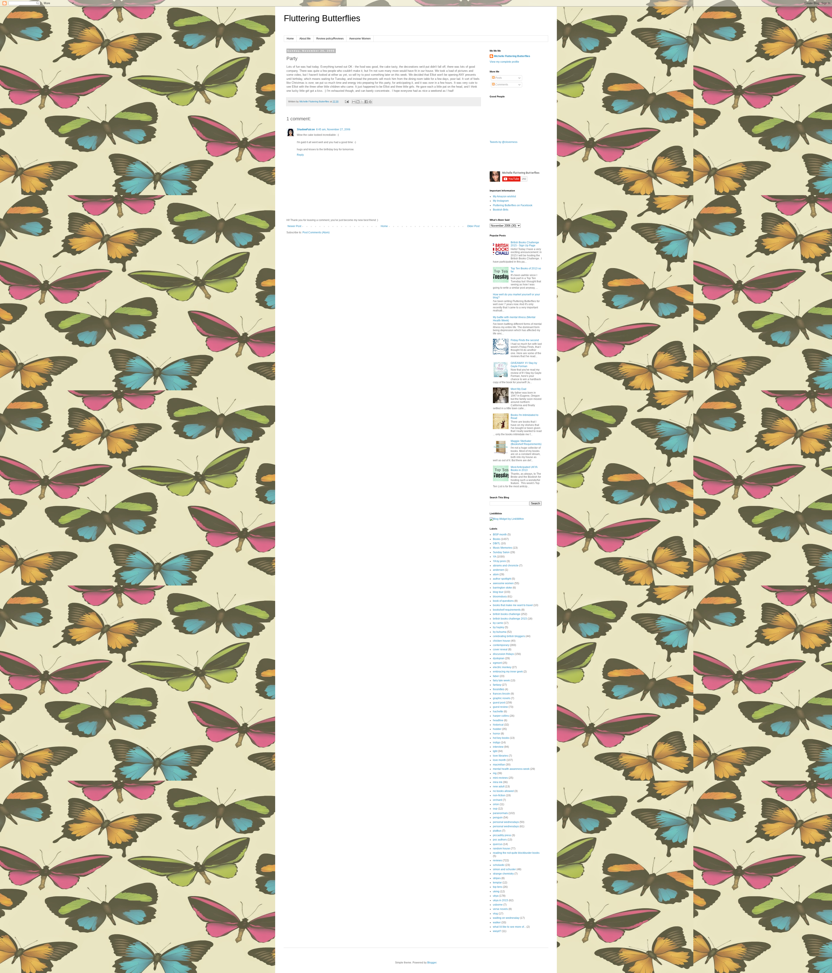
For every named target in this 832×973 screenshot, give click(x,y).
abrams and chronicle (505, 565)
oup (495, 808)
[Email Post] (346, 101)
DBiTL (496, 543)
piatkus (497, 830)
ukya (496, 895)
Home (290, 38)
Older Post (473, 226)
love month (499, 760)
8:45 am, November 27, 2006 (333, 129)
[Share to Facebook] (366, 102)
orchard (497, 799)
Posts (498, 77)
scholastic (499, 865)
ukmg (496, 891)
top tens (497, 886)
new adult (498, 786)
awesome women (503, 583)
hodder (497, 729)
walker (497, 922)
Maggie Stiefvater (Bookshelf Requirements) (526, 443)
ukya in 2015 (500, 900)
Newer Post (294, 226)
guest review (500, 706)
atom (496, 574)
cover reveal (500, 649)
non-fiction (499, 795)
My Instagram (501, 200)
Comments (501, 84)
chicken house (501, 640)
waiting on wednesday (506, 917)
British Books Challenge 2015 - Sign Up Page (525, 244)
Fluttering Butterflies (322, 18)
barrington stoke (502, 587)
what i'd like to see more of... (509, 926)
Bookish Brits (500, 209)
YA (494, 556)
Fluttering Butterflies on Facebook (512, 205)
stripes (497, 878)
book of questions (503, 600)
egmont (497, 662)
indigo (496, 742)
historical (498, 724)
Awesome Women (360, 38)
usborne (498, 904)
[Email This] (354, 102)
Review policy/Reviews (330, 38)
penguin (498, 817)
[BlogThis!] (358, 102)
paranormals (500, 813)
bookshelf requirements (507, 609)
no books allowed (503, 791)
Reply (300, 154)
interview (498, 746)
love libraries (500, 755)
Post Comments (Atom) (316, 232)
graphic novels (501, 698)
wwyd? (497, 931)
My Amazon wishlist (504, 196)
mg (495, 773)
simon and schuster (504, 869)
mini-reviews (500, 777)
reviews (497, 860)
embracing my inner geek (508, 671)
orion (496, 804)
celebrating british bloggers (509, 636)
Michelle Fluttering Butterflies (512, 56)
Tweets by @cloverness (503, 142)
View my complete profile (504, 61)
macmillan (499, 764)
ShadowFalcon (306, 129)
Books (496, 539)
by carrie (498, 623)
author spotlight (502, 578)
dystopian (498, 658)
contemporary (501, 645)
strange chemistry (503, 873)
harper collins (501, 715)
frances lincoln (501, 693)
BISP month (500, 534)
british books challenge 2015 (510, 618)
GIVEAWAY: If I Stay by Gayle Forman (524, 364)
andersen (498, 569)
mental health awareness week (511, 768)
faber (496, 676)
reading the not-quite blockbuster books (516, 852)
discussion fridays (503, 654)
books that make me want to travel (513, 605)
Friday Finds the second (525, 340)
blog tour (498, 592)
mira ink (497, 782)
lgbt (495, 751)
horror (496, 733)
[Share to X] (362, 102)
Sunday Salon (501, 552)
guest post (499, 702)
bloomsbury (500, 596)
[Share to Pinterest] (370, 102)
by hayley (498, 627)
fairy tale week (501, 680)
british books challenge (506, 614)
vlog (495, 913)
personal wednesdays (506, 822)
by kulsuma (499, 631)
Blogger (431, 962)
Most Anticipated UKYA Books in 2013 (524, 469)
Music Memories (502, 547)
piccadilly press (502, 835)
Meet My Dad (518, 389)
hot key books (501, 737)
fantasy (497, 684)
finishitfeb (498, 689)
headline (498, 720)
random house (501, 848)
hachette (498, 711)
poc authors (500, 839)
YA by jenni (499, 561)
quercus (497, 844)
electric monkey (502, 667)
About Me (305, 38)
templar (497, 882)
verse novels (500, 909)
